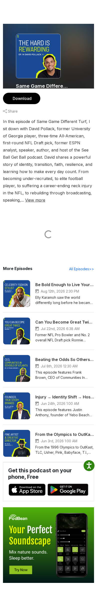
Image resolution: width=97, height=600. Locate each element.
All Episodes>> (81, 269)
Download (22, 98)
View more (35, 200)
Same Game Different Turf (43, 86)
